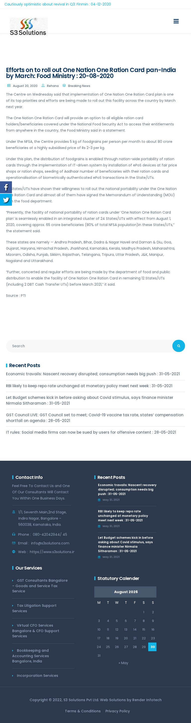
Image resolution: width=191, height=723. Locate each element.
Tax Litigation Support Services (34, 608)
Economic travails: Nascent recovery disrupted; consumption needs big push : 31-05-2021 (93, 374)
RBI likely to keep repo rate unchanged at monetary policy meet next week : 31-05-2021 (89, 385)
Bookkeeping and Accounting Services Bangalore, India (30, 656)
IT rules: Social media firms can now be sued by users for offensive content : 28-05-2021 (91, 432)
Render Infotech (147, 699)
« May (123, 662)
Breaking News (79, 86)
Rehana (53, 86)
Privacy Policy (117, 711)
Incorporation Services (37, 675)
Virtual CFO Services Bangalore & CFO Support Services (35, 631)
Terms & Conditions (83, 711)
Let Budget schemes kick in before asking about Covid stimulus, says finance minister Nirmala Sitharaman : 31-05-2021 (89, 400)
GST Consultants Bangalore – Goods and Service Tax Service (40, 586)
